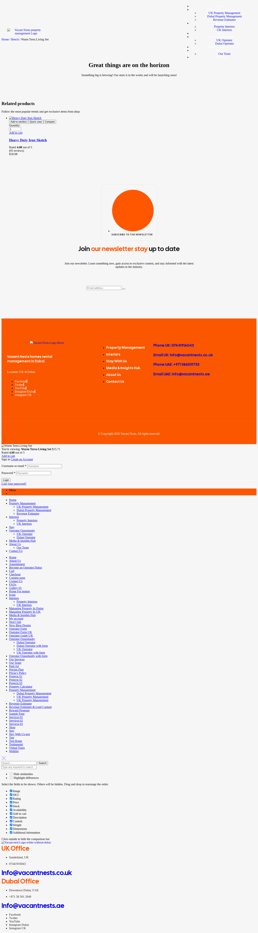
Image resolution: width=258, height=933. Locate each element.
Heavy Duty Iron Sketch (28, 140)
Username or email (14, 466)
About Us (15, 544)
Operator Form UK (20, 632)
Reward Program (19, 710)
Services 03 (16, 724)
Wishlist (14, 751)
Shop (12, 727)
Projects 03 (15, 683)
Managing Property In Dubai (26, 608)
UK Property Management (32, 506)
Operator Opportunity (22, 530)
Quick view (36, 121)
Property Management (22, 503)
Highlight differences (26, 777)
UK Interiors (24, 523)
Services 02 (16, 720)
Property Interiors (27, 520)
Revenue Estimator (28, 513)
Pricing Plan (16, 669)
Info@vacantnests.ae (33, 905)
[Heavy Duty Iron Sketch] (25, 118)
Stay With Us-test (19, 734)
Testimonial (16, 744)
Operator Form (18, 628)
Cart (11, 571)
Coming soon (17, 577)
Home (12, 500)
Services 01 (16, 717)
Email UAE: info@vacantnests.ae (181, 374)
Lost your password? (14, 483)
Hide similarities (23, 774)
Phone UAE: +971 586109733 (176, 364)
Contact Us (15, 551)
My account (16, 618)
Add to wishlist (19, 121)
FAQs (12, 584)
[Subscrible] (123, 288)
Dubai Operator (26, 537)
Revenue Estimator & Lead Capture (30, 707)
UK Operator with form (31, 652)
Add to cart (8, 456)
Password (8, 473)
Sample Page (17, 713)
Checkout (15, 574)
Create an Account (22, 459)
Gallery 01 (15, 588)
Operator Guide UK (21, 635)
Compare (50, 121)
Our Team (23, 547)
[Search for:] (19, 762)
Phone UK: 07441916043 (173, 345)
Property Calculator (20, 686)
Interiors (14, 517)
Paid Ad (14, 666)
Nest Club (15, 622)
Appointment (17, 564)
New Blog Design (20, 625)
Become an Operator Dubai (25, 567)
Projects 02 (15, 679)
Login (6, 480)
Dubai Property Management (34, 510)
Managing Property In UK (25, 611)
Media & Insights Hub (22, 540)
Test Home (15, 741)
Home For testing (19, 591)
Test (11, 737)
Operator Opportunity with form (28, 656)
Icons (12, 594)
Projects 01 (15, 676)
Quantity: (14, 125)
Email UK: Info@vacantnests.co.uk (183, 354)
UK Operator (24, 534)
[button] (15, 132)
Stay (11, 527)
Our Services (17, 659)
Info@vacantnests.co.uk (37, 872)
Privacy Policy (17, 673)
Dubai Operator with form (32, 645)
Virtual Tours (17, 747)
